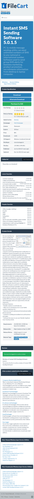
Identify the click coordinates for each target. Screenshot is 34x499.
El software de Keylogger (10, 403)
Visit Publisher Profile (25, 373)
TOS (2, 497)
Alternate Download (17, 99)
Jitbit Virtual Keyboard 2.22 (10, 448)
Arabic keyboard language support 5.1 (13, 444)
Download (17, 95)
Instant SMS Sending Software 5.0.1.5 (13, 453)
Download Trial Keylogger (10, 391)
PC (15, 337)
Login (8, 13)
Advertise (17, 497)
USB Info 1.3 (6, 450)
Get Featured (27, 159)
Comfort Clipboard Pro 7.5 (10, 458)
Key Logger (6, 422)
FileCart (15, 6)
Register (3, 13)
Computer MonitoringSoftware (12, 380)
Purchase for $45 (17, 104)
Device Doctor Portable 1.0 (10, 455)
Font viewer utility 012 (9, 483)
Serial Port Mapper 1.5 (9, 460)
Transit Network (9, 493)
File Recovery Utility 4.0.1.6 (10, 475)
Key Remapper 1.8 (8, 446)
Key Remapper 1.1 (8, 451)
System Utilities (14, 82)
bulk (18, 337)
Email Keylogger (7, 414)
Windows (5, 82)
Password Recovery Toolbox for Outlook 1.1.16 (15, 485)
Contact (11, 497)
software (16, 339)
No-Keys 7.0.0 (6, 457)
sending (25, 337)
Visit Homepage (18, 123)
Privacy (6, 497)
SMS (21, 337)
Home (5, 17)
